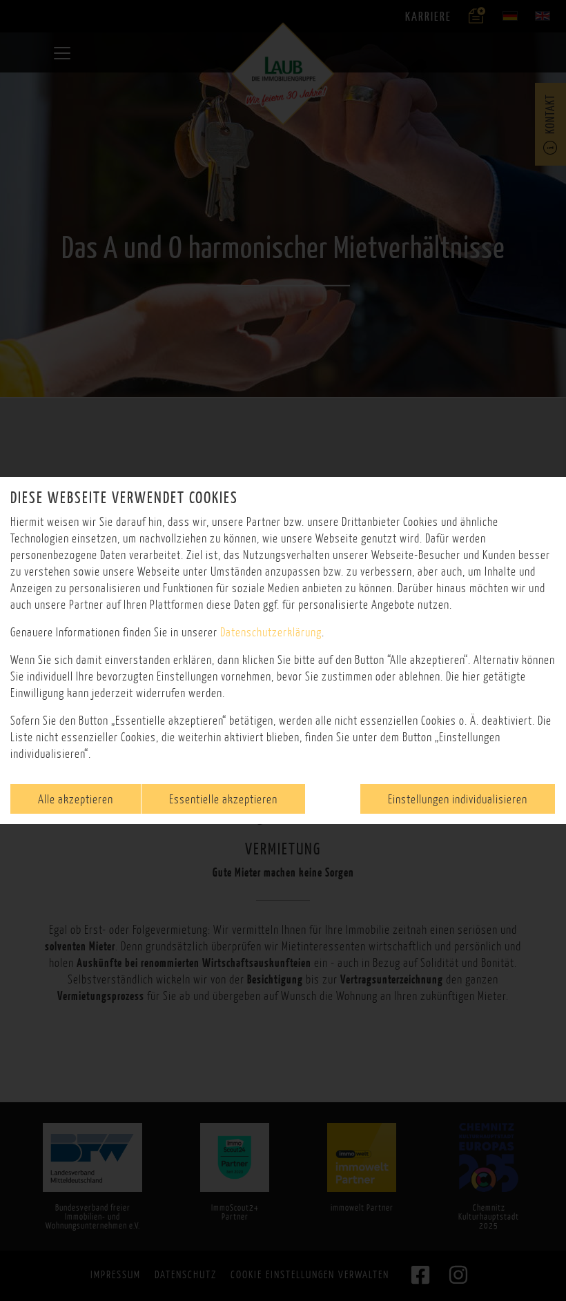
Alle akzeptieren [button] (75, 799)
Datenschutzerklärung (271, 632)
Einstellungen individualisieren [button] (457, 799)
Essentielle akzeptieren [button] (223, 799)
